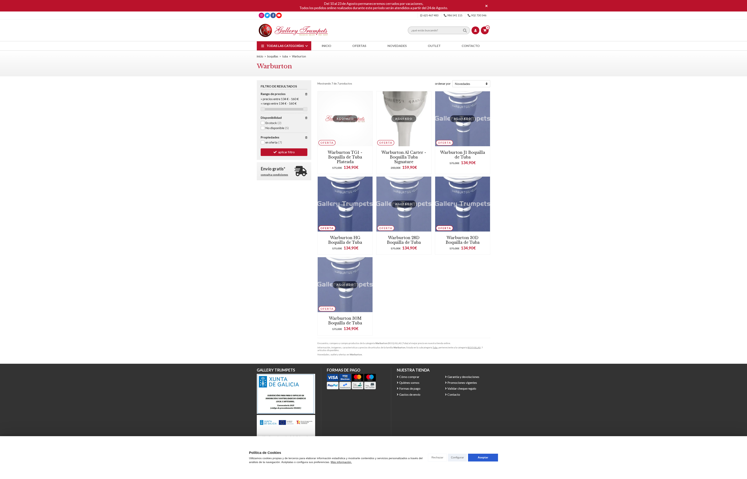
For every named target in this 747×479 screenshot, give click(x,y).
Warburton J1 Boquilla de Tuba (462, 154)
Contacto (453, 394)
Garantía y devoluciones (463, 377)
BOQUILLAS (474, 347)
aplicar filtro (286, 152)
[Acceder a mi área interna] (475, 30)
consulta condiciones (274, 174)
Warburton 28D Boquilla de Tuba (404, 240)
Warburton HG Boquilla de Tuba (345, 240)
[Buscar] (465, 30)
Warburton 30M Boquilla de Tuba (345, 320)
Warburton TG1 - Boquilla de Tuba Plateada (345, 157)
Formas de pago (409, 388)
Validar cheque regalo (461, 388)
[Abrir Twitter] (267, 15)
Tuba (435, 347)
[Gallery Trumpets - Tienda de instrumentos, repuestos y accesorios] (293, 30)
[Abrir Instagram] (261, 15)
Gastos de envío (409, 394)
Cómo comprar (409, 377)
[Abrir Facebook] (273, 15)
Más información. (341, 462)
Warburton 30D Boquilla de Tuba (463, 240)
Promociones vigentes (462, 382)
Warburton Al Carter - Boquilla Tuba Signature (403, 157)
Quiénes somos (409, 382)
